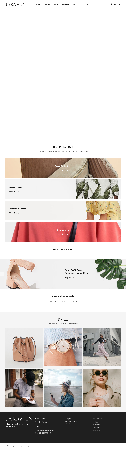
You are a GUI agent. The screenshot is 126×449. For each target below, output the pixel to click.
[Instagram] (43, 422)
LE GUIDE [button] (85, 4)
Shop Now (68, 278)
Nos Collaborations (70, 421)
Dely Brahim (97, 425)
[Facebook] (36, 422)
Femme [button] (55, 4)
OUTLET (75, 4)
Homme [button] (47, 4)
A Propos (67, 418)
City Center (96, 427)
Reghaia (95, 422)
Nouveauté (65, 4)
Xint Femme (96, 430)
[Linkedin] (39, 422)
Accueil (38, 4)
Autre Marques (69, 424)
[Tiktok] (46, 422)
